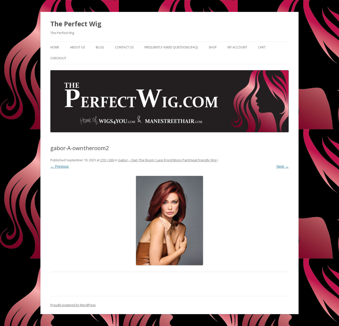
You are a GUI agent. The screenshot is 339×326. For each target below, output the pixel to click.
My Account (237, 47)
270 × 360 (107, 160)
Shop (213, 47)
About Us (77, 47)
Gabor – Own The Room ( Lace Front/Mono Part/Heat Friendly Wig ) (167, 160)
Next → (282, 166)
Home (54, 47)
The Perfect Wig (75, 23)
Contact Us (124, 47)
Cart (262, 47)
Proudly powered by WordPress (73, 305)
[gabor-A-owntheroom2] (169, 220)
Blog (100, 47)
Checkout (58, 58)
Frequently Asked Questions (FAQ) (171, 47)
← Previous (59, 166)
